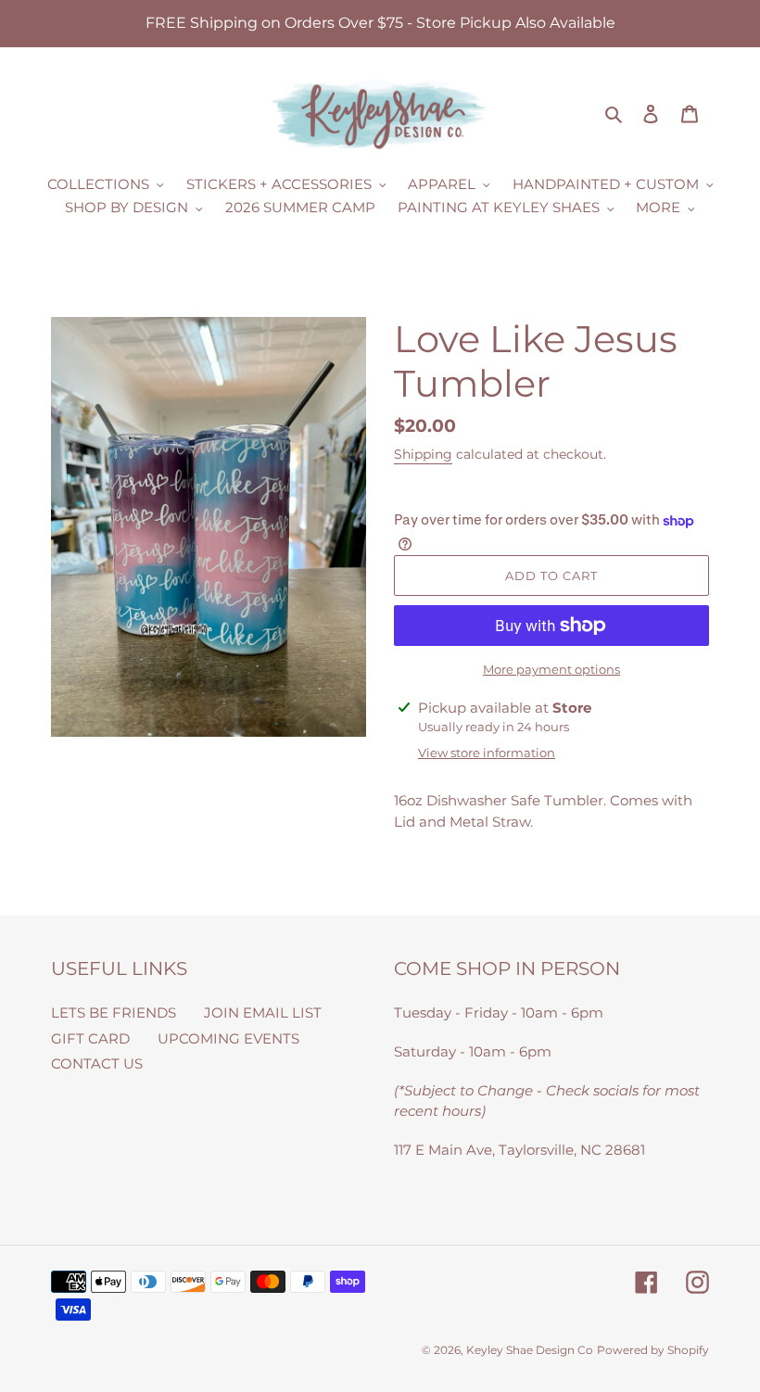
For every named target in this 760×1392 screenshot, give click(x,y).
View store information (486, 752)
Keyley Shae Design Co (529, 1350)
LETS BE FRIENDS (113, 1012)
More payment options (551, 669)
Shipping (423, 454)
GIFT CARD (90, 1038)
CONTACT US (97, 1063)
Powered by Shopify (653, 1350)
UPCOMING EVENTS (228, 1038)
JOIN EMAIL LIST (263, 1012)
